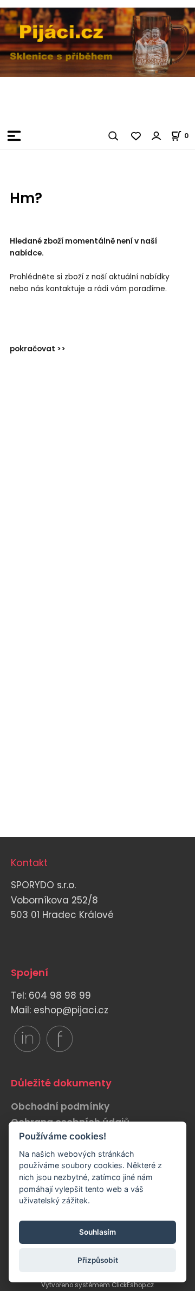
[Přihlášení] (156, 136)
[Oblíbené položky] (136, 136)
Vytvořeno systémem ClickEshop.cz (97, 1285)
